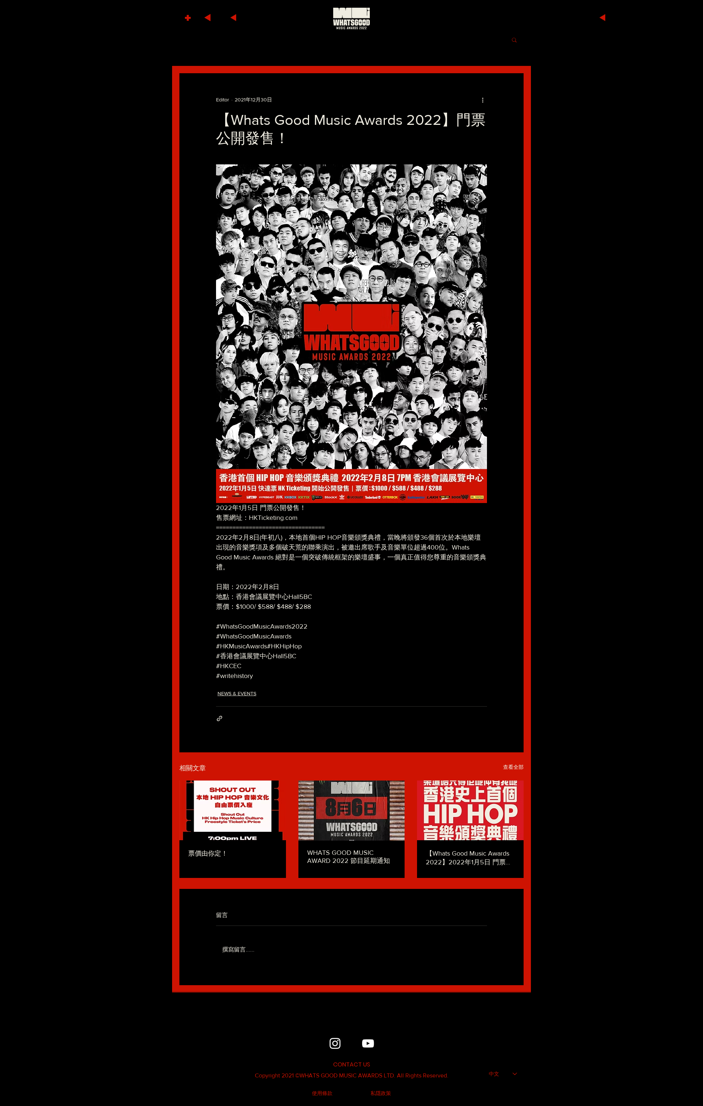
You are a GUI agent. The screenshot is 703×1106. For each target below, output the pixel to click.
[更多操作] (482, 99)
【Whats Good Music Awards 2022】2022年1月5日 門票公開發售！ (469, 858)
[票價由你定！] (232, 810)
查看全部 (513, 767)
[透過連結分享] (219, 718)
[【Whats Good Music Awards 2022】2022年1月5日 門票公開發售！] (470, 810)
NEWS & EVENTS (236, 693)
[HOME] (351, 18)
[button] (188, 16)
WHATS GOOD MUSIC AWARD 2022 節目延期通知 (348, 856)
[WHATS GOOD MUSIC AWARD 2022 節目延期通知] (351, 811)
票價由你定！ (208, 853)
